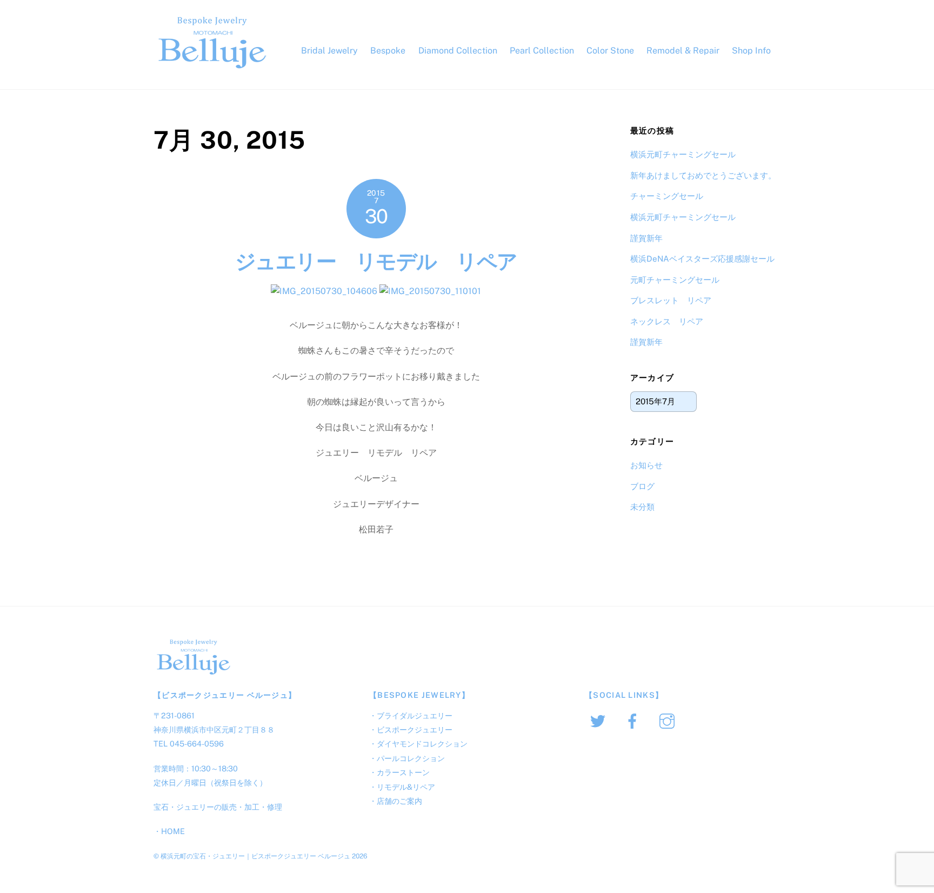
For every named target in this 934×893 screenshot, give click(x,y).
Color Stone (610, 50)
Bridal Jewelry (329, 50)
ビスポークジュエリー (414, 729)
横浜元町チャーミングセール (683, 154)
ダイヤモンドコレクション (422, 743)
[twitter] (600, 720)
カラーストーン (403, 772)
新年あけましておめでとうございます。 (703, 175)
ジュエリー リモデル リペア (395, 261)
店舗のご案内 (399, 800)
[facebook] (634, 720)
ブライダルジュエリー (414, 715)
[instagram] (669, 720)
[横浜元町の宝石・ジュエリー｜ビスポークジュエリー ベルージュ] (213, 68)
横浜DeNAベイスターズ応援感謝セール (702, 258)
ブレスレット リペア (670, 300)
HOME (173, 831)
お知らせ (646, 465)
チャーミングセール (666, 196)
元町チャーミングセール (674, 279)
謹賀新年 (646, 238)
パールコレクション (411, 758)
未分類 (642, 506)
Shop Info (751, 50)
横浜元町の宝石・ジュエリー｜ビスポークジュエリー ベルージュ (255, 856)
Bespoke (387, 50)
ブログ (642, 486)
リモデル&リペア (406, 786)
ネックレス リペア (666, 321)
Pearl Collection (542, 50)
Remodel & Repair (682, 50)
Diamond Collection (457, 50)
